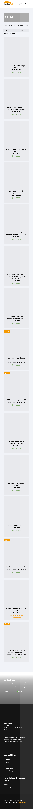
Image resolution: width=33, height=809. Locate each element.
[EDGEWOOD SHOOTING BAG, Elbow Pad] (16, 426)
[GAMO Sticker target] (16, 509)
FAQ (5, 765)
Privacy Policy (9, 768)
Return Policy (8, 771)
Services (7, 762)
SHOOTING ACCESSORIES (16, 25)
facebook (7, 784)
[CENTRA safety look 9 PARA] (16, 342)
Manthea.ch (22, 802)
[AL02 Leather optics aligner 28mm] (16, 175)
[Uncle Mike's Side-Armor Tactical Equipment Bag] (16, 634)
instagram (7, 787)
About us (7, 759)
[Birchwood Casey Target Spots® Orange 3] (16, 300)
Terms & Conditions (10, 774)
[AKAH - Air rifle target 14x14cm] (16, 50)
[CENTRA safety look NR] (16, 384)
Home (5, 25)
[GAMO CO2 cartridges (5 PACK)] (16, 467)
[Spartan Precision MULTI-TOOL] (16, 593)
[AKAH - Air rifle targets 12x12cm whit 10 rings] (16, 92)
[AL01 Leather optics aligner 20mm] (16, 133)
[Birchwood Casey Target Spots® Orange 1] (16, 217)
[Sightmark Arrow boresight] (16, 551)
